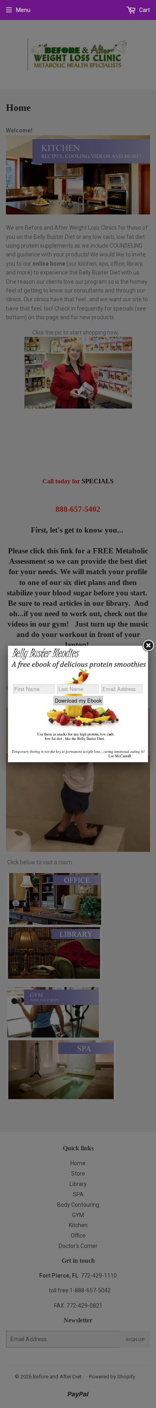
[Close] (148, 646)
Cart (144, 10)
